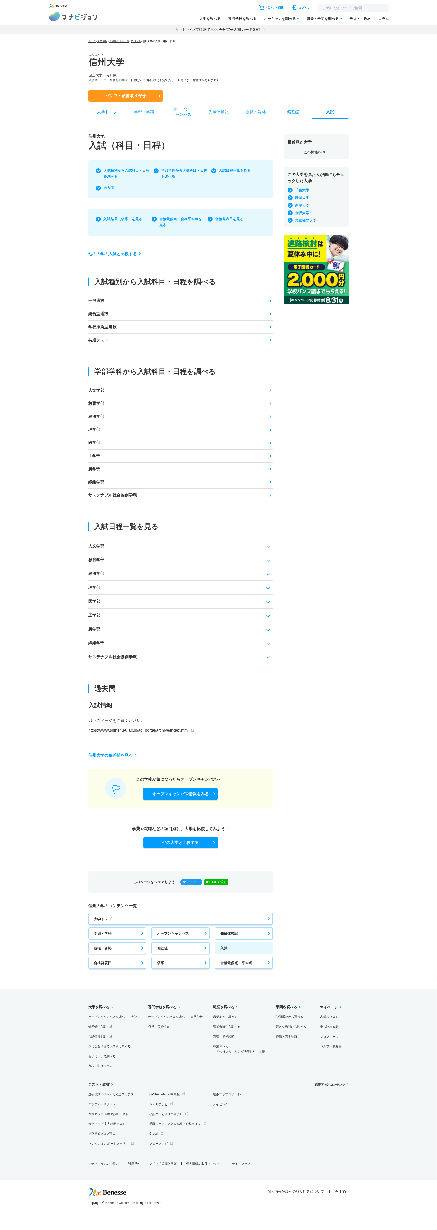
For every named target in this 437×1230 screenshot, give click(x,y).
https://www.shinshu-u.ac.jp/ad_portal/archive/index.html (138, 730)
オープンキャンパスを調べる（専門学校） (177, 1017)
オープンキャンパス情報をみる (180, 794)
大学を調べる (210, 19)
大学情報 (102, 41)
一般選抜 (96, 300)
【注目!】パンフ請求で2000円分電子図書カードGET (215, 29)
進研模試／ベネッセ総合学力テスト (112, 1094)
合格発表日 (103, 963)
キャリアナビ (158, 1104)
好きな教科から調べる (291, 1026)
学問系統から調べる (289, 1017)
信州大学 (136, 41)
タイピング (220, 1104)
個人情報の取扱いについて (204, 1164)
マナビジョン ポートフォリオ (108, 1143)
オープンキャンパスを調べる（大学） (114, 1017)
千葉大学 (302, 190)
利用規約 (134, 1164)
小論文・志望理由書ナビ (166, 1114)
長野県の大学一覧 (119, 41)
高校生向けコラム (100, 1066)
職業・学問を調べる (323, 19)
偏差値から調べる (100, 1026)
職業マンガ (240, 1049)
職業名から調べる (225, 1017)
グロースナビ (158, 1143)
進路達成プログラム (102, 1133)
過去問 (108, 188)
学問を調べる (286, 1007)
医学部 (94, 442)
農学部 (94, 469)
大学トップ (103, 919)
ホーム (92, 41)
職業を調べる (223, 1007)
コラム (383, 19)
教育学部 (96, 403)
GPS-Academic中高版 (164, 1094)
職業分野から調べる (227, 1026)
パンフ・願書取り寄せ (125, 96)
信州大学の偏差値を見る (110, 755)
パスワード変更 (330, 1046)
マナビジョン (73, 16)
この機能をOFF (316, 152)
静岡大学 (302, 197)
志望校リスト (329, 1017)
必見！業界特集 (158, 1026)
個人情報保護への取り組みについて (296, 1191)
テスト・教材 (360, 19)
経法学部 (96, 416)
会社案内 (342, 1192)
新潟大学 (302, 205)
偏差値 (162, 948)
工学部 (94, 456)
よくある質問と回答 (163, 1164)
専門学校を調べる (242, 19)
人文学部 (96, 390)
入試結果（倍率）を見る (122, 219)
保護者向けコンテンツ (330, 1084)
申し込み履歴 (329, 1026)
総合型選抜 (98, 313)
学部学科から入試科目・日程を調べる (184, 173)
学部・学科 (103, 933)
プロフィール (329, 1036)
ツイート (193, 882)
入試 (223, 948)
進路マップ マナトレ (227, 1094)
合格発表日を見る (229, 219)
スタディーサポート (102, 1104)
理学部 (94, 429)
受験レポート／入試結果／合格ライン (175, 1124)
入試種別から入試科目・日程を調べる (126, 173)
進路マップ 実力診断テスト (106, 1124)
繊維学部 (96, 482)
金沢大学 (302, 213)
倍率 (160, 963)
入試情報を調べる (100, 1036)
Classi (153, 1133)
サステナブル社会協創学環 (112, 495)
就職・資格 (103, 948)
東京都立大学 (305, 220)
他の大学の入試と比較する (112, 254)
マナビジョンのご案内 (103, 1164)
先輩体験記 (229, 933)
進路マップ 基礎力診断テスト (108, 1114)
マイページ (329, 1007)
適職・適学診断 (223, 1036)
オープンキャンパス (173, 933)
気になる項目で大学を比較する (109, 1046)
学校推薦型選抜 (102, 327)
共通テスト (98, 340)
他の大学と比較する (180, 842)
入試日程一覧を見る (235, 170)
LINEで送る (218, 882)
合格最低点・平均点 (236, 963)
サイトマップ (241, 1164)
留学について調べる (102, 1056)
